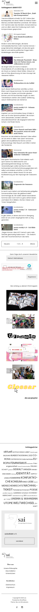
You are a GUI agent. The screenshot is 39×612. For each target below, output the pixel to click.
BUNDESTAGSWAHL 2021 (21, 455)
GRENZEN (27, 469)
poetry (5, 493)
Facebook (17, 607)
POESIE (34, 489)
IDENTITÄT (23, 473)
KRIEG (25, 481)
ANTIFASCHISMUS (19, 452)
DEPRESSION (16, 459)
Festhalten (30, 463)
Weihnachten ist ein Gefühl (24, 83)
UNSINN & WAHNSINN (24, 498)
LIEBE (31, 481)
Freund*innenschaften (24, 466)
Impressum (10, 587)
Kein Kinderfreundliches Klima (23, 38)
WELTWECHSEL (24, 503)
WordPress (23, 600)
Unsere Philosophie (10, 568)
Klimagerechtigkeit (20, 34)
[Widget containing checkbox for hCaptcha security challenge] (17, 267)
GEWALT (18, 469)
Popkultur (10, 493)
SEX (25, 495)
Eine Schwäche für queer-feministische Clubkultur (25, 154)
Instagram (22, 607)
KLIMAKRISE (15, 477)
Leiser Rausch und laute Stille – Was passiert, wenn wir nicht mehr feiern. (25, 132)
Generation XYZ (18, 11)
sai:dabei (19, 541)
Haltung (13, 474)
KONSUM (16, 481)
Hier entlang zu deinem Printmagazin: (24, 286)
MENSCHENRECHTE (12, 485)
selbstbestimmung (18, 495)
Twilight (8, 499)
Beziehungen (34, 452)
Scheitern (25, 493)
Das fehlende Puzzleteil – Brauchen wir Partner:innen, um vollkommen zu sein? (25, 62)
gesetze (10, 470)
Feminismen (18, 150)
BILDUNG (6, 455)
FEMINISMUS (18, 463)
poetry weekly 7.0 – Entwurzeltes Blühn (25, 211)
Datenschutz (10, 585)
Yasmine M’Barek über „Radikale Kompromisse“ (25, 14)
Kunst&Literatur (18, 80)
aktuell (8, 452)
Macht (36, 482)
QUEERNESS (17, 493)
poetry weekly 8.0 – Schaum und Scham (24, 108)
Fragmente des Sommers (23, 184)
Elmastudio (24, 602)
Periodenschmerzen (21, 490)
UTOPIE (8, 503)
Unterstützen (10, 573)
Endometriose (27, 459)
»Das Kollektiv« (10, 571)
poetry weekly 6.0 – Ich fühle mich (24, 229)
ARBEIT (27, 452)
